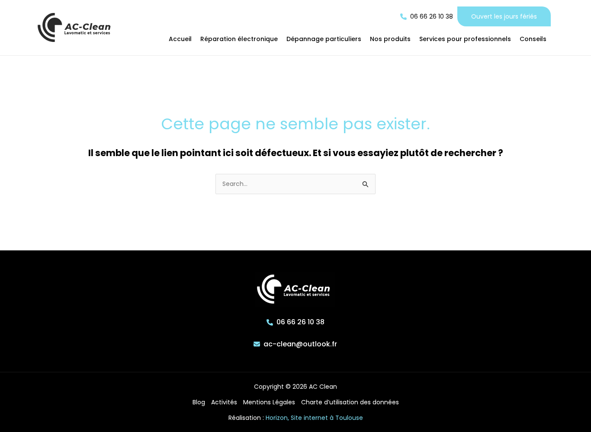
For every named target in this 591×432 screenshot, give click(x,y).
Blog (199, 402)
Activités (224, 402)
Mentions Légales (269, 402)
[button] (426, 16)
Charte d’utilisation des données (350, 402)
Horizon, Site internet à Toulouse (314, 417)
